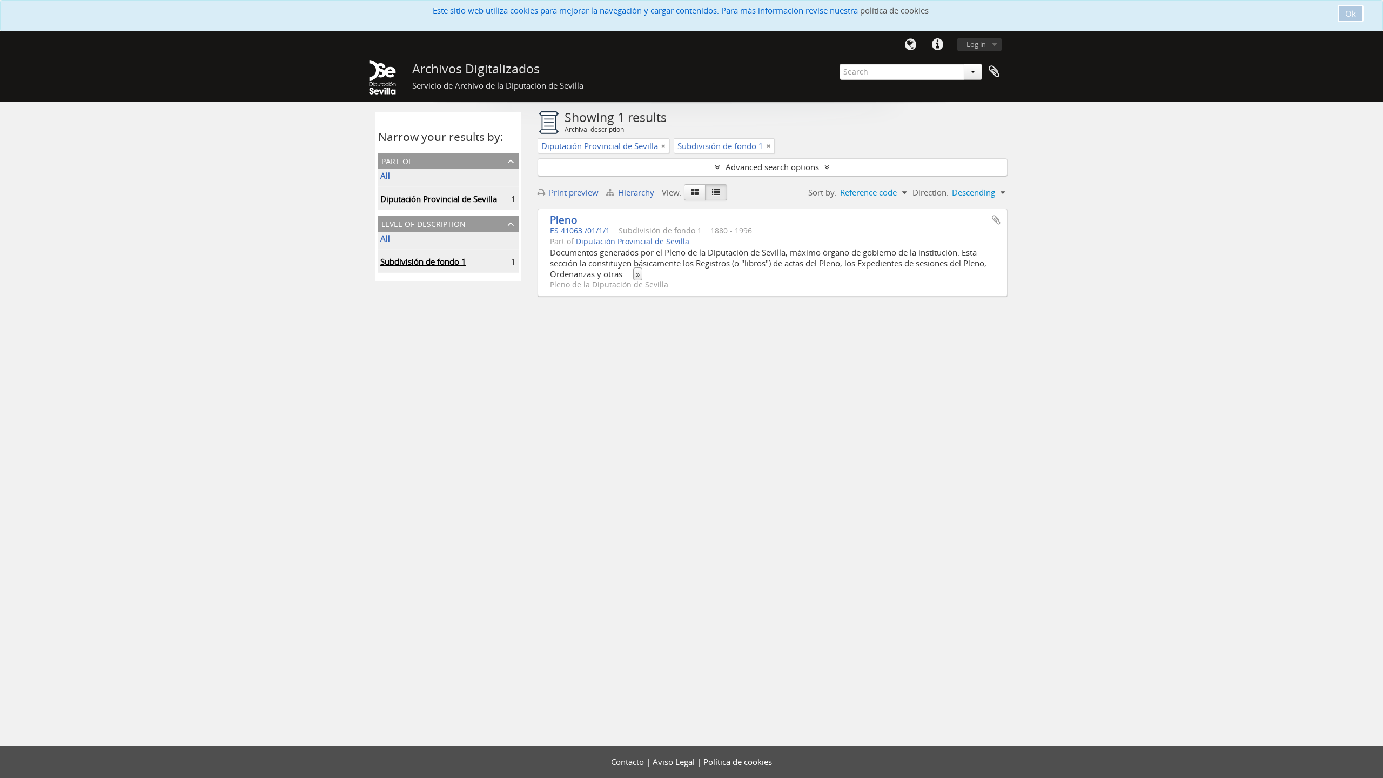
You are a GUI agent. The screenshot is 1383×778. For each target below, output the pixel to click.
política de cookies (894, 10)
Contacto (628, 761)
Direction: (930, 192)
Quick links (937, 44)
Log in (976, 44)
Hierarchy (636, 192)
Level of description (423, 223)
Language (910, 44)
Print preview (573, 192)
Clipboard (994, 71)
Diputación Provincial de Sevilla (438, 198)
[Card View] (695, 192)
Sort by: (822, 192)
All (385, 175)
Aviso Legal (675, 761)
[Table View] (716, 192)
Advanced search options (772, 167)
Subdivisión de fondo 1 (423, 261)
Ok (1350, 13)
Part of (396, 160)
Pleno (563, 219)
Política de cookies (737, 761)
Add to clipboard (996, 219)
